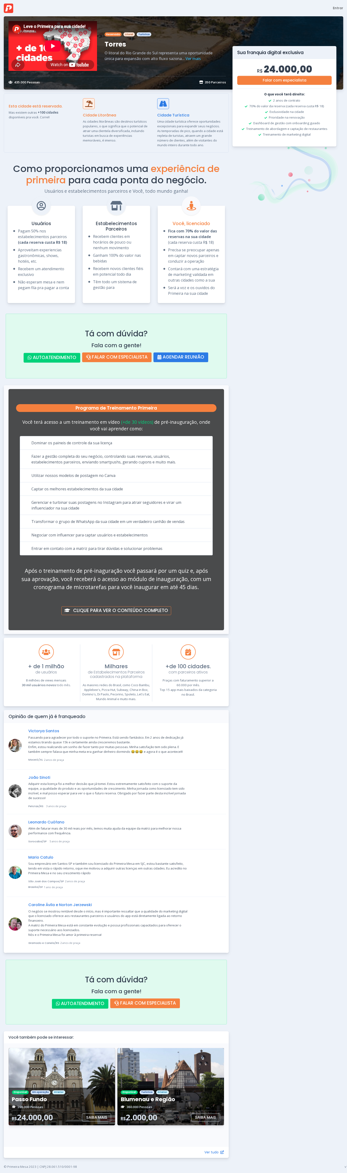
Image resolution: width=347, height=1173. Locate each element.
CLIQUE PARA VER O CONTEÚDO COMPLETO (120, 610)
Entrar (338, 8)
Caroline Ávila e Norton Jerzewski (60, 905)
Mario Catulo (40, 857)
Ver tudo (212, 1152)
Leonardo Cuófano (46, 822)
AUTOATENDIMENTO (54, 357)
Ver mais (193, 58)
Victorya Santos (43, 731)
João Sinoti (39, 777)
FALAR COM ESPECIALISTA (119, 357)
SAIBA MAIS (96, 1117)
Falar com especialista (284, 80)
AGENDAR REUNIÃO (182, 357)
